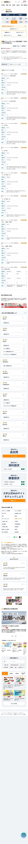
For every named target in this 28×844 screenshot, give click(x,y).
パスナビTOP (3, 713)
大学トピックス (7, 35)
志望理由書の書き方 (21, 667)
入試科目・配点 (4, 521)
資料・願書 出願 (5, 532)
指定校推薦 (6, 667)
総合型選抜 (4, 524)
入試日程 (16, 521)
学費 (3, 516)
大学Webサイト (13, 29)
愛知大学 (9, 11)
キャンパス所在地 (18, 510)
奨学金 (16, 516)
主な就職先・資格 (18, 513)
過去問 (16, 529)
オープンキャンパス (5, 518)
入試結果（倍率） (5, 526)
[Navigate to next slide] (15, 636)
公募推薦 (11, 667)
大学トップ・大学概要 (6, 510)
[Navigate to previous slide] (12, 636)
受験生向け (7, 32)
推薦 (15, 667)
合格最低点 (17, 526)
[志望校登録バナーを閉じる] (26, 833)
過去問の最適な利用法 (14, 664)
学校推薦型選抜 (17, 524)
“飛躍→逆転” (6, 664)
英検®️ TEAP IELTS (18, 518)
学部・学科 (4, 513)
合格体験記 (17, 532)
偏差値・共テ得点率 (5, 529)
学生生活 (19, 35)
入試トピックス (19, 32)
